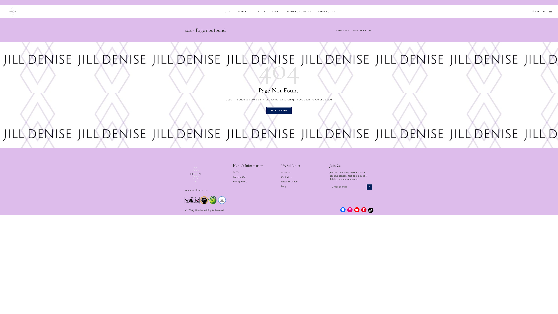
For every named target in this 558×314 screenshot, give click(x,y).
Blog (283, 186)
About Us (286, 172)
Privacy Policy (240, 181)
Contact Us (286, 177)
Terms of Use (239, 177)
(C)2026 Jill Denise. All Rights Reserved (204, 210)
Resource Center (289, 181)
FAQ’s (236, 172)
